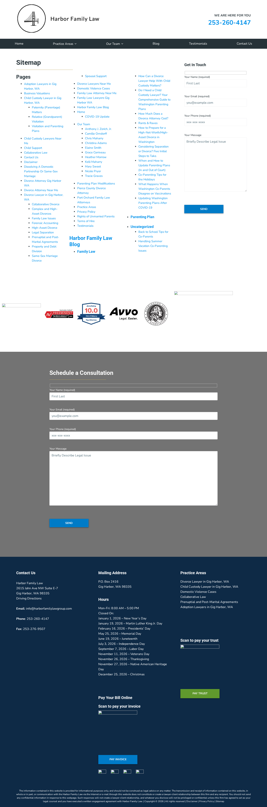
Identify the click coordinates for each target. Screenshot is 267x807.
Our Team (83, 124)
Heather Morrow (96, 157)
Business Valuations (37, 93)
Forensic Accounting (45, 223)
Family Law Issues (44, 218)
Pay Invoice (117, 759)
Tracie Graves (94, 176)
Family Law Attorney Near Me (96, 93)
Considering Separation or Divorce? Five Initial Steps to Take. (153, 151)
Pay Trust (200, 693)
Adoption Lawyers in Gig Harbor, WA (206, 607)
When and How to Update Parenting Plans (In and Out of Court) (154, 165)
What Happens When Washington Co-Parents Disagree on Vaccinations (154, 188)
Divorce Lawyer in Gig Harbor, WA (204, 581)
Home (81, 112)
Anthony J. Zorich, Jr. (98, 129)
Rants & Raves (148, 123)
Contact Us (31, 157)
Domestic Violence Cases (93, 88)
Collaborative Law (35, 153)
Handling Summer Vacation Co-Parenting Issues (153, 246)
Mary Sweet (93, 166)
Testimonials (85, 226)
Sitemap (220, 801)
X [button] (263, 3)
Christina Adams (96, 143)
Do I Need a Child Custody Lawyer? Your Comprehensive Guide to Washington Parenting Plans (154, 99)
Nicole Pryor (93, 171)
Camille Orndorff (96, 134)
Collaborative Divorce (45, 204)
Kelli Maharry (93, 162)
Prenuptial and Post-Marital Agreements (209, 602)
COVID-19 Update (97, 117)
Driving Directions (29, 598)
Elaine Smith (93, 148)
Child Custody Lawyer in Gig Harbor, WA (209, 587)
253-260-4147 (229, 22)
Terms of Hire (86, 221)
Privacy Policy (86, 212)
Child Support (33, 148)
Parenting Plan (142, 217)
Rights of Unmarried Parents (96, 216)
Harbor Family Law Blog (93, 107)
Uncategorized (142, 227)
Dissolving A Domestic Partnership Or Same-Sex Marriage (41, 171)
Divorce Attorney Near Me (41, 190)
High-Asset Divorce (44, 228)
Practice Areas (86, 207)
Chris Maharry (94, 138)
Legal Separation (43, 232)
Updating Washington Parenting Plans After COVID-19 (153, 203)
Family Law (86, 251)
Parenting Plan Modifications (96, 183)
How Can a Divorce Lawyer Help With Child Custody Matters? (154, 80)
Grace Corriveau (95, 152)
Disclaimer (31, 162)
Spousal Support (96, 76)
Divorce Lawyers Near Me (94, 84)
